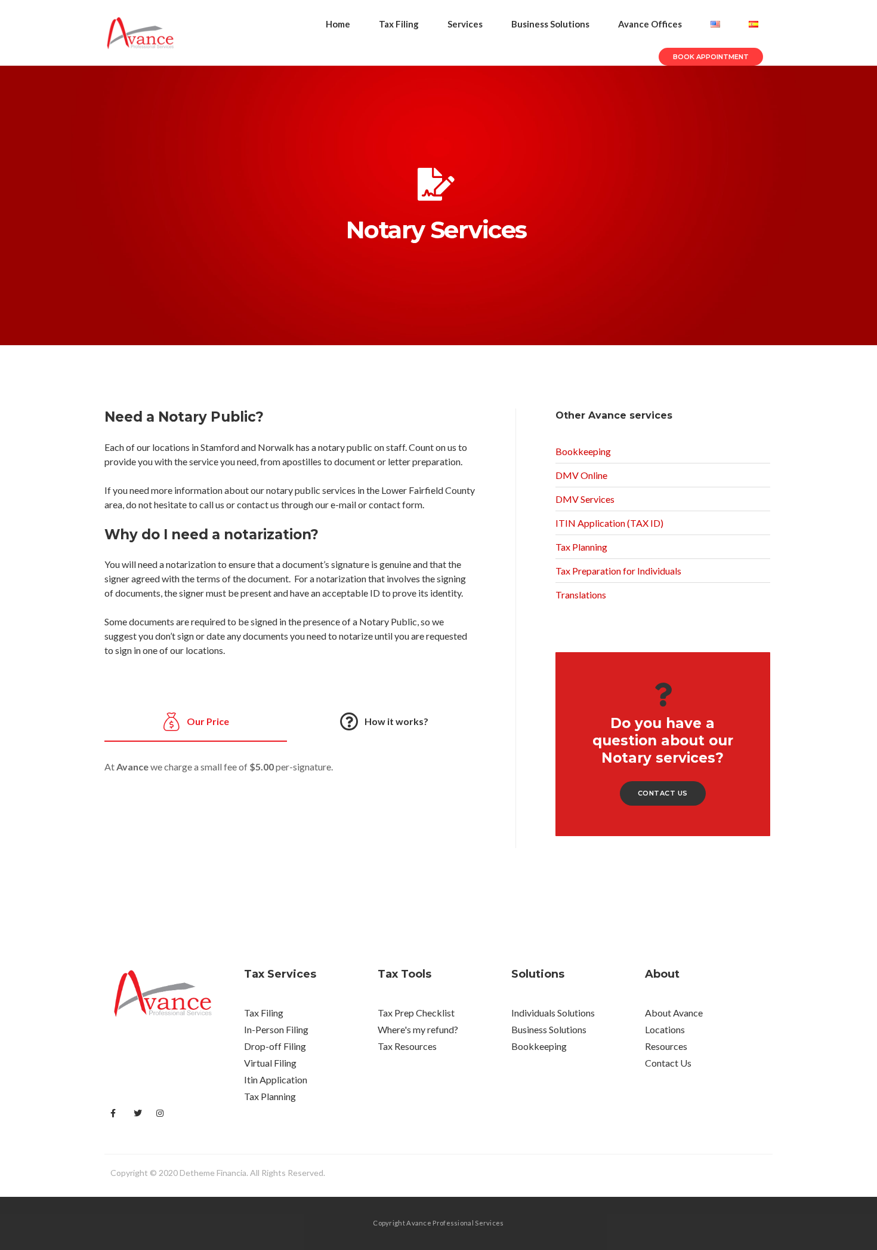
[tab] (195, 720)
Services (465, 24)
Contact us (663, 793)
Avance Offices (650, 24)
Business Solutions (550, 24)
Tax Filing (399, 24)
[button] (711, 57)
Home (338, 24)
